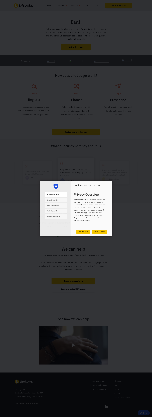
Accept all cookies (99, 232)
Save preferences (83, 232)
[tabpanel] (89, 209)
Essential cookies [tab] (52, 200)
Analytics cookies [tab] (52, 211)
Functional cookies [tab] (53, 205)
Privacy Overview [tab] (53, 194)
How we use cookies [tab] (53, 216)
